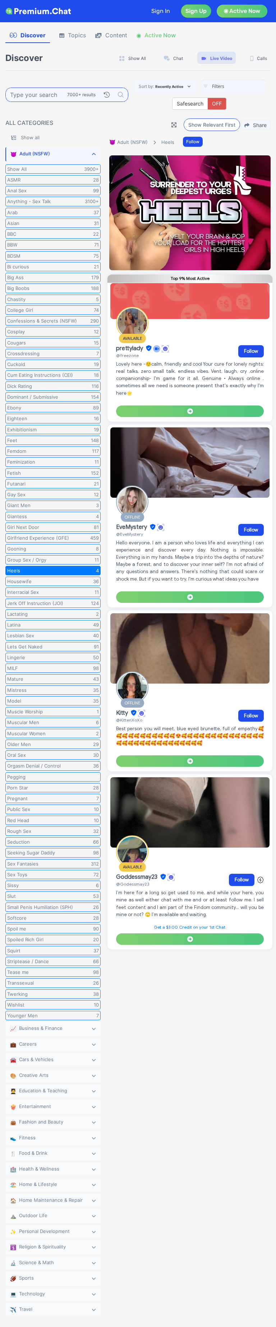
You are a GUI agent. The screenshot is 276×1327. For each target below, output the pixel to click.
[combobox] (233, 87)
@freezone (127, 355)
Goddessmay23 (137, 877)
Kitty (122, 713)
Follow (192, 141)
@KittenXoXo (129, 720)
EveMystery (132, 527)
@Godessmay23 (132, 884)
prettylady (130, 348)
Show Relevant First (211, 125)
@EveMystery (129, 534)
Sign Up (196, 11)
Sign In (160, 11)
